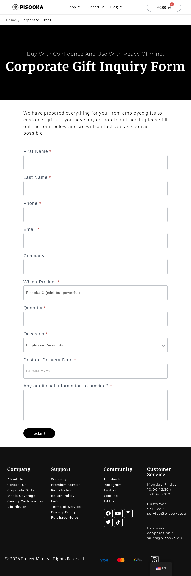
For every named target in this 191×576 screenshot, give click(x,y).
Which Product (41, 281)
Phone (32, 203)
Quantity (34, 307)
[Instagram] (128, 513)
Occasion (35, 333)
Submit (39, 433)
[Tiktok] (118, 522)
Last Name (37, 177)
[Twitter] (108, 522)
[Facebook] (108, 513)
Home (11, 20)
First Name (37, 151)
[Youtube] (118, 513)
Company (34, 255)
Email (31, 229)
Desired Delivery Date (49, 359)
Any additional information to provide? (67, 386)
